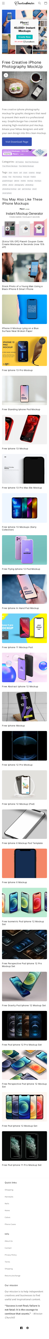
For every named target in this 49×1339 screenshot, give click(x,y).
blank (16, 173)
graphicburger (7, 181)
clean (25, 173)
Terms (7, 1262)
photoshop (29, 185)
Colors (7, 1217)
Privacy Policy (11, 1255)
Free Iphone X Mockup (14, 882)
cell (20, 173)
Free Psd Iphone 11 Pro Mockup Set (22, 1165)
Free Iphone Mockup (13, 725)
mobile (23, 181)
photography (19, 185)
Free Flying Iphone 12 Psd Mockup (21, 569)
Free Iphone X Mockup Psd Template (22, 843)
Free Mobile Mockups (26, 166)
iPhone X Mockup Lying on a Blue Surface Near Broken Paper (20, 329)
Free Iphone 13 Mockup (15, 448)
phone (11, 185)
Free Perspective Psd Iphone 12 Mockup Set (24, 1085)
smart (34, 189)
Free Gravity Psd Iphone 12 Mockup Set (24, 1005)
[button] (3, 3)
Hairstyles (9, 1196)
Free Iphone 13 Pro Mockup (17, 370)
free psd (26, 177)
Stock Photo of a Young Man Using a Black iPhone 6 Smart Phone (22, 287)
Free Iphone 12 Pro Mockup (17, 764)
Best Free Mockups (31, 162)
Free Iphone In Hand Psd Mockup (20, 608)
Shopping (9, 1190)
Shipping (9, 1268)
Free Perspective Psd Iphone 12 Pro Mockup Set (22, 965)
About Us (9, 1241)
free (10, 177)
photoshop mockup (9, 189)
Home (7, 1210)
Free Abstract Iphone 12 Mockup (20, 686)
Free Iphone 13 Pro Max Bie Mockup (22, 487)
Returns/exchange (12, 1275)
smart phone (7, 193)
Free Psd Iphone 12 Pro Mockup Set (22, 1044)
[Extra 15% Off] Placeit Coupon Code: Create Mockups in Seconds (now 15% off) (23, 244)
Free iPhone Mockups (9, 166)
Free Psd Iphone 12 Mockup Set (19, 1126)
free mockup (17, 177)
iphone (16, 181)
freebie (33, 177)
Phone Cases (10, 1224)
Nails (7, 1203)
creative (32, 173)
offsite (4, 185)
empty (4, 177)
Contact (8, 1248)
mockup (30, 181)
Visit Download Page (17, 141)
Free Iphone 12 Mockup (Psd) (18, 804)
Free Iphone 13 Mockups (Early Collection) (19, 528)
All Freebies (20, 162)
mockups (38, 181)
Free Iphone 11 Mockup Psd (17, 647)
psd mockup (26, 189)
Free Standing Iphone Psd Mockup (21, 409)
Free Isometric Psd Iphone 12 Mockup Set (23, 923)
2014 (10, 173)
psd (19, 189)
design (38, 173)
